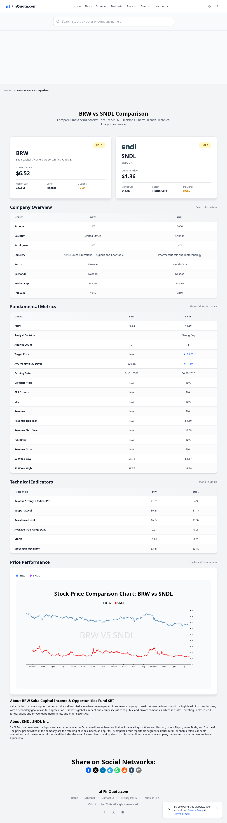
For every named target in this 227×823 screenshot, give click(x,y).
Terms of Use (151, 797)
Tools (130, 6)
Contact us (108, 797)
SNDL (129, 156)
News (88, 6)
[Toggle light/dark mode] (209, 6)
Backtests (116, 6)
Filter (144, 6)
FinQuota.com (115, 791)
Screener (101, 6)
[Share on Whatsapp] (117, 770)
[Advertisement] (113, 57)
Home (77, 6)
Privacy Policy (129, 797)
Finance (51, 187)
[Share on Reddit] (124, 770)
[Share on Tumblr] (131, 770)
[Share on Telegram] (110, 770)
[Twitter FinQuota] (113, 812)
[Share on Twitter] (96, 770)
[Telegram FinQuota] (123, 812)
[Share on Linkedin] (103, 770)
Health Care (159, 190)
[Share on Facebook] (88, 770)
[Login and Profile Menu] (217, 6)
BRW (22, 153)
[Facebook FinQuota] (104, 812)
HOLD (81, 187)
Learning (160, 6)
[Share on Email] (139, 770)
